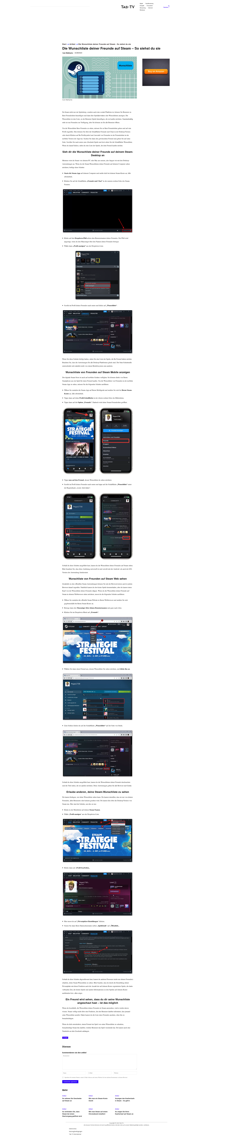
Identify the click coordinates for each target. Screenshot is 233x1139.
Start (64, 44)
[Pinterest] (72, 105)
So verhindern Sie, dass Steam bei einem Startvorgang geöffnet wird (72, 1114)
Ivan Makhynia (68, 53)
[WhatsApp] (76, 105)
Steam (65, 1037)
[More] (81, 105)
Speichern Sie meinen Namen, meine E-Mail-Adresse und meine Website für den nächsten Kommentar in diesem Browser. (96, 1077)
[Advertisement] (116, 27)
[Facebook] (64, 105)
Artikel (72, 44)
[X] (68, 105)
